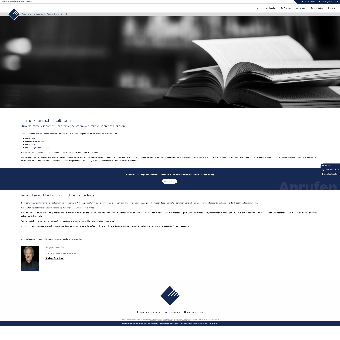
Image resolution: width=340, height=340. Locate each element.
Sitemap (210, 323)
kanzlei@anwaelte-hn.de (330, 2)
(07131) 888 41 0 (174, 312)
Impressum (187, 323)
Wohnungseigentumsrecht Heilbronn (174, 319)
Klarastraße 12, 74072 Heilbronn (150, 312)
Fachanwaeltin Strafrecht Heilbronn (159, 319)
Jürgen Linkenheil (40, 203)
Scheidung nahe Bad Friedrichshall (174, 320)
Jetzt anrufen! (169, 181)
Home (258, 8)
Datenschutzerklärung (199, 323)
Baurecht (31, 144)
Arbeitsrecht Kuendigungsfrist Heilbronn (158, 320)
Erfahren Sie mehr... (54, 258)
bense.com (179, 323)
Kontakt (331, 8)
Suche (216, 323)
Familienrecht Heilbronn (202, 319)
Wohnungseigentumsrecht (38, 148)
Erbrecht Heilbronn (186, 320)
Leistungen (300, 8)
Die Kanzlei (270, 8)
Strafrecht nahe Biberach (213, 319)
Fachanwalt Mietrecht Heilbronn (190, 319)
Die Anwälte (286, 8)
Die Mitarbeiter (317, 8)
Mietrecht (31, 138)
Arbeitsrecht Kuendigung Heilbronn (128, 319)
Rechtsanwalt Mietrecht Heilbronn (144, 319)
